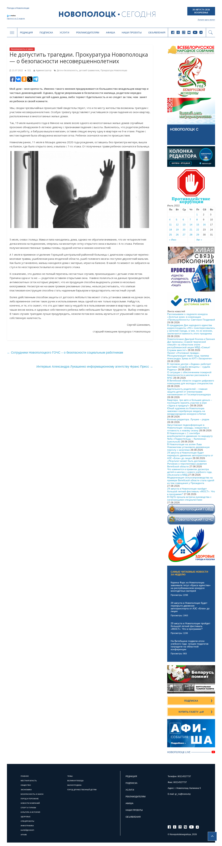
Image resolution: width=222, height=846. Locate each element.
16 (204, 224)
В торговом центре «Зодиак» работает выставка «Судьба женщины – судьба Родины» (189, 367)
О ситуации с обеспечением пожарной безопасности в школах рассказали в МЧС (189, 375)
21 (191, 229)
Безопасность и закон (22, 49)
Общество (26, 785)
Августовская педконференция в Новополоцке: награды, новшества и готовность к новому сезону (188, 428)
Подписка (46, 32)
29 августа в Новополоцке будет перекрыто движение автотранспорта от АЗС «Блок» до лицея (190, 455)
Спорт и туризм (28, 808)
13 (184, 224)
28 (191, 234)
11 (170, 224)
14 (191, 224)
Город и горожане (30, 799)
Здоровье (26, 817)
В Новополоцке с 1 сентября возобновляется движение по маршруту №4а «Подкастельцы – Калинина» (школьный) (190, 437)
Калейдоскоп (27, 830)
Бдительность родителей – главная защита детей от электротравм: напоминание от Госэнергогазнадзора (189, 392)
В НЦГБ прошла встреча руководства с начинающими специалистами (189, 498)
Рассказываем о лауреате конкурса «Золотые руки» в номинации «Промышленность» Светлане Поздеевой (191, 317)
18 (170, 229)
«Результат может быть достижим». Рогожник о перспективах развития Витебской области (187, 464)
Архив (24, 835)
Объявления (156, 32)
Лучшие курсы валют (206, 20)
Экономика (26, 790)
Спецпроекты (27, 821)
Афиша (110, 32)
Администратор (44, 70)
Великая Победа (75, 781)
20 (184, 229)
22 (197, 229)
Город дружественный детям (81, 790)
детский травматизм (89, 70)
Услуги (64, 32)
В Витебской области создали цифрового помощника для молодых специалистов (190, 382)
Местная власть (29, 781)
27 (184, 234)
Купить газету (191, 711)
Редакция (26, 32)
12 (177, 224)
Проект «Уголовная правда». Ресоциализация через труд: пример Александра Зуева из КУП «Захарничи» (189, 355)
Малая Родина (74, 785)
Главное (25, 776)
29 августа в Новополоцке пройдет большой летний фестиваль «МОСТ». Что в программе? (191, 491)
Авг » (199, 239)
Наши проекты (132, 32)
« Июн (172, 239)
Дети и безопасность (67, 70)
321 (29, 70)
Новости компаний (30, 803)
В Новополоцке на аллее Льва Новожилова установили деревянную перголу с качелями (188, 447)
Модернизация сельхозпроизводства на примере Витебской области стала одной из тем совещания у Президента (190, 480)
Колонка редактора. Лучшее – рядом (188, 419)
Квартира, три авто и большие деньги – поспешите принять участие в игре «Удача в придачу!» (189, 403)
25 (170, 234)
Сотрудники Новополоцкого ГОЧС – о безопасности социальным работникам (65, 352)
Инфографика (27, 826)
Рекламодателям (87, 32)
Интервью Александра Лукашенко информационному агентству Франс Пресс (94, 366)
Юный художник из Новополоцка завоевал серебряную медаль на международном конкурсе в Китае (186, 411)
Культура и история (30, 812)
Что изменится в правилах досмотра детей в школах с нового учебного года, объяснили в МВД (189, 472)
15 (197, 224)
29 (197, 234)
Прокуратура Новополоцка (114, 70)
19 (177, 229)
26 (177, 234)
